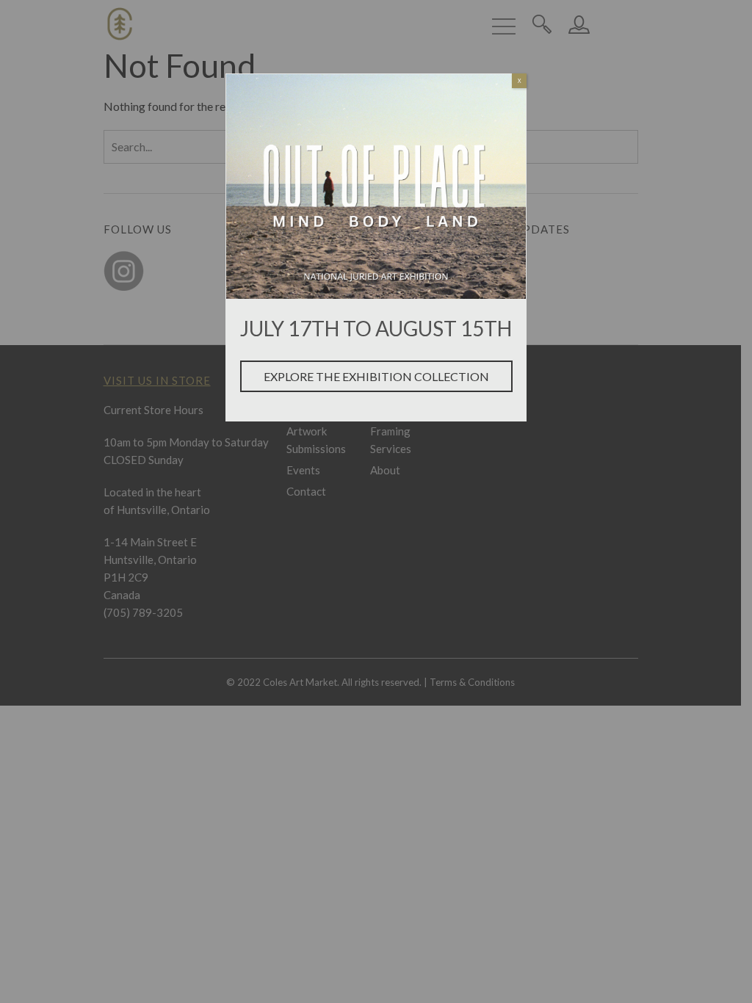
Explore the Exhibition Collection (376, 376)
